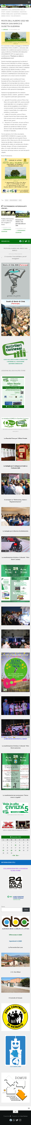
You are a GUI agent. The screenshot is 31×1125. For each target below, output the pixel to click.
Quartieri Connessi (20, 14)
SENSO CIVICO (5, 16)
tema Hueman (23, 1116)
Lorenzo (5, 29)
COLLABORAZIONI (14, 9)
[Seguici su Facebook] (20, 241)
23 (11, 850)
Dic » (17, 855)
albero (6, 200)
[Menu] (29, 2)
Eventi (8, 12)
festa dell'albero (13, 200)
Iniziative (23, 12)
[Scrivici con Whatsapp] (23, 241)
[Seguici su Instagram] (29, 241)
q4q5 (20, 200)
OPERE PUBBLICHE (7, 14)
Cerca (3, 906)
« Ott (13, 855)
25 (19, 850)
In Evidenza (15, 12)
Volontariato (15, 16)
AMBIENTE (4, 9)
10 (15, 845)
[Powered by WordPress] (10, 1116)
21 (3, 850)
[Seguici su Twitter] (26, 241)
